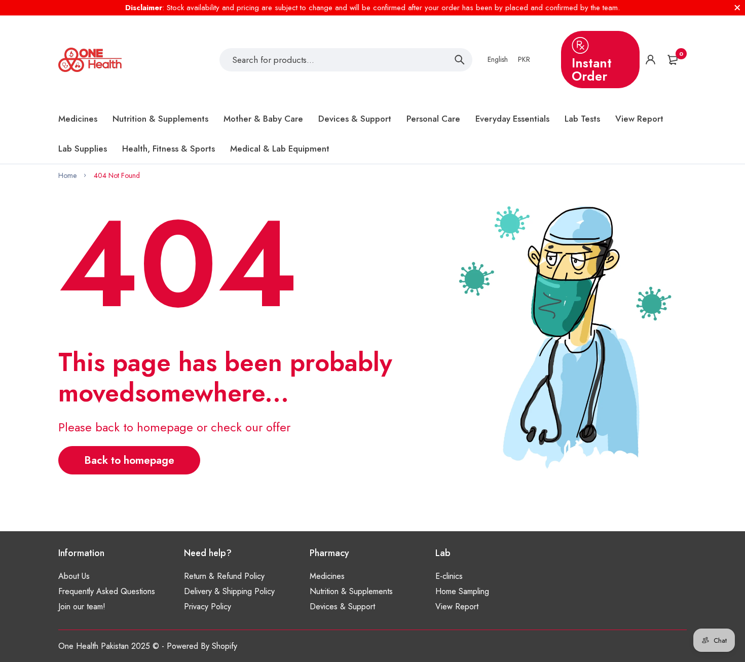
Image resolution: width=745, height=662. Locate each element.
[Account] (650, 59)
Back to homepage (129, 460)
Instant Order (592, 69)
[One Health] (90, 60)
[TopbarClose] (737, 7)
